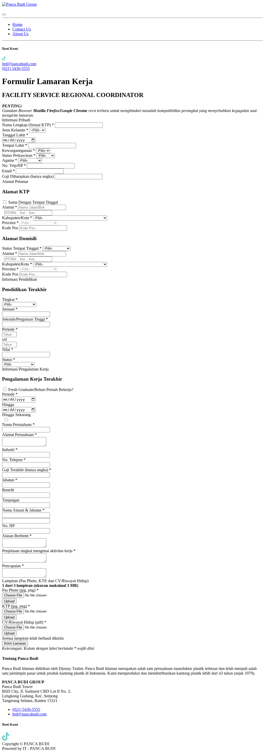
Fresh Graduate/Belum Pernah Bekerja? (40, 389)
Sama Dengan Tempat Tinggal (33, 202)
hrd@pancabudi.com (19, 64)
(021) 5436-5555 (16, 68)
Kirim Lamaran (15, 643)
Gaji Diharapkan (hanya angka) (28, 176)
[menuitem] (17, 24)
